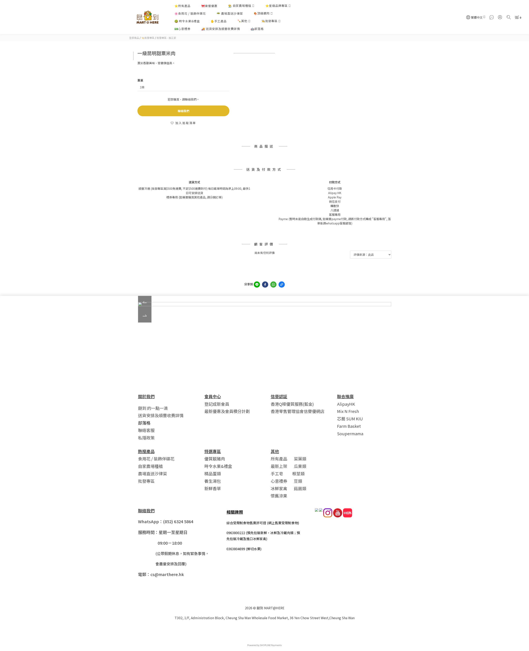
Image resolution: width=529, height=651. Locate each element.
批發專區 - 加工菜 (166, 37)
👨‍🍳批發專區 (269, 21)
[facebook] (265, 284)
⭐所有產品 (182, 6)
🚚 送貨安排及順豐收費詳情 (220, 29)
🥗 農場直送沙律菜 (230, 13)
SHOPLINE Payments (271, 645)
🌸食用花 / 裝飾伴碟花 (190, 13)
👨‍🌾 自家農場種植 (239, 6)
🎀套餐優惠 (209, 6)
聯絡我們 (183, 111)
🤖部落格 (257, 29)
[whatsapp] (273, 284)
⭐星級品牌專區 (276, 6)
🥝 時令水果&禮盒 (187, 21)
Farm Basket (349, 426)
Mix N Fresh (348, 411)
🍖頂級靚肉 (262, 13)
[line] (257, 284)
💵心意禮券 (182, 29)
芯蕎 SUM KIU (350, 419)
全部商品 (134, 37)
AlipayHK (346, 404)
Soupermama (350, 433)
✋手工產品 (219, 21)
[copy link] (282, 284)
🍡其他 (242, 21)
